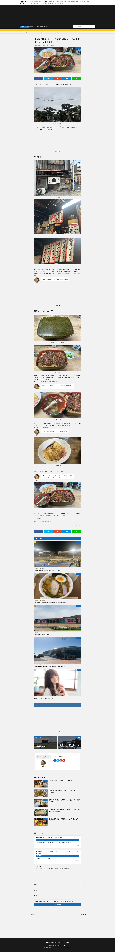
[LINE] (76, 78)
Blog (54, 1)
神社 (38, 26)
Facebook (66, 942)
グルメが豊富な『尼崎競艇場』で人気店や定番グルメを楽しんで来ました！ (51, 602)
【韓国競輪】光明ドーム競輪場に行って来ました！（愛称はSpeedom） (50, 666)
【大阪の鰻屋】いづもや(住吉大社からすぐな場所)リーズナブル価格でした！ (47, 32)
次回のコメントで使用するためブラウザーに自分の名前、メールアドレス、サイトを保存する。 (55, 901)
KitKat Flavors (40, 3)
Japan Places (67, 1)
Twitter (48, 942)
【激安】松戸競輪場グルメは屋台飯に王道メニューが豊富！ (47, 570)
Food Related (60, 1)
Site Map (56, 3)
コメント (36, 871)
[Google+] (57, 78)
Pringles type (33, 3)
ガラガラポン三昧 (24, 2)
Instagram (54, 942)
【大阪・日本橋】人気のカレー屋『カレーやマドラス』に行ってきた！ (64, 791)
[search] (94, 26)
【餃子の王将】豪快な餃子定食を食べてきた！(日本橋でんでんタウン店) (64, 800)
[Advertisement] (57, 15)
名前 (35, 884)
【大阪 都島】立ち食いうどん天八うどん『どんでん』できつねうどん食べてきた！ (64, 810)
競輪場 (50, 1)
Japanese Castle (75, 1)
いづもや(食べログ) (38, 518)
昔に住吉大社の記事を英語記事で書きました (45, 521)
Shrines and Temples (84, 1)
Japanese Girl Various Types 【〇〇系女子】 (44, 698)
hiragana (41, 26)
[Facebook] (38, 78)
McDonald (46, 26)
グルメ (45, 1)
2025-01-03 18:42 (40, 839)
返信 (77, 845)
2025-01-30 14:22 (40, 855)
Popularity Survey (49, 3)
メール (36, 890)
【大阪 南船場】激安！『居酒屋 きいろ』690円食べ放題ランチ (64, 819)
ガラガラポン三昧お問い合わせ (36, 1)
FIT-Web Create (56, 947)
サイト (35, 895)
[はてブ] (66, 78)
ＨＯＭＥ (62, 3)
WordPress (69, 947)
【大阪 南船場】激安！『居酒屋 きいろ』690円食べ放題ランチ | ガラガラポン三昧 (55, 837)
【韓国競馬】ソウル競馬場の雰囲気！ (42, 634)
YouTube (60, 942)
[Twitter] (48, 78)
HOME (22, 32)
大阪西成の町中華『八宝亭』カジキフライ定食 (61, 781)
